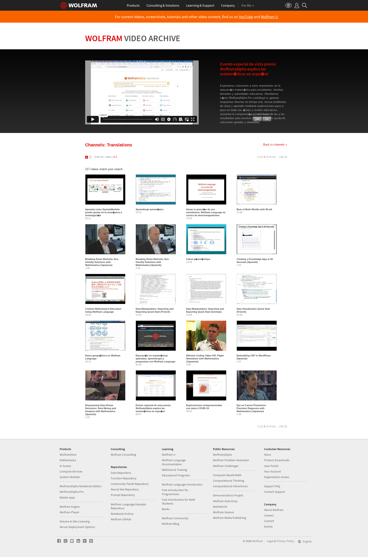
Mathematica (68, 460)
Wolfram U (269, 17)
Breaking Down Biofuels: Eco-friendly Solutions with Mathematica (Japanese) (102, 262)
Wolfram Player (69, 512)
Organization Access (276, 477)
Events (268, 526)
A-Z (115, 157)
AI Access (65, 466)
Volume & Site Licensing (75, 521)
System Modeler (70, 477)
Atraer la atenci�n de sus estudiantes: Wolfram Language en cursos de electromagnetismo (206, 212)
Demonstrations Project (228, 495)
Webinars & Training (174, 470)
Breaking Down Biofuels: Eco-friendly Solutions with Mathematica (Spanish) (153, 262)
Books (166, 509)
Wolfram (132, 38)
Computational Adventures (230, 486)
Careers (269, 515)
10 (281, 157)
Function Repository (124, 478)
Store (267, 454)
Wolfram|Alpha (222, 454)
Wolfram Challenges (226, 466)
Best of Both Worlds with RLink (254, 209)
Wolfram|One (68, 454)
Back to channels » (275, 144)
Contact (269, 521)
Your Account (272, 471)
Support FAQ (272, 486)
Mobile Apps (67, 497)
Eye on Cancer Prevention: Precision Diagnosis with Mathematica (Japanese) (251, 408)
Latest (108, 157)
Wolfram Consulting (123, 454)
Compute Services (71, 471)
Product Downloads (276, 460)
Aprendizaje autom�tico (150, 209)
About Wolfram (273, 510)
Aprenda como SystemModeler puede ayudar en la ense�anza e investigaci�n (103, 212)
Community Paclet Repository (130, 484)
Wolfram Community (175, 518)
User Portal (271, 466)
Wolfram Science (223, 512)
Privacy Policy (285, 541)
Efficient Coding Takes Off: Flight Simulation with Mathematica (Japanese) (205, 358)
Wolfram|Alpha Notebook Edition (81, 486)
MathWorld (220, 507)
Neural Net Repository (125, 489)
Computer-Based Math (227, 475)
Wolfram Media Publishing (229, 518)
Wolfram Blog (170, 524)
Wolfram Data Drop (225, 501)
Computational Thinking (228, 481)
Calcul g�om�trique (198, 259)
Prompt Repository (123, 495)
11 (286, 157)
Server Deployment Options (77, 527)
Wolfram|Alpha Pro (72, 492)
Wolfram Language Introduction (182, 484)
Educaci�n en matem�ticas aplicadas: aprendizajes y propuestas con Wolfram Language (155, 358)
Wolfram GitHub (121, 519)
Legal (270, 541)
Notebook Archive (122, 514)
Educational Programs (176, 475)
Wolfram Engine (70, 507)
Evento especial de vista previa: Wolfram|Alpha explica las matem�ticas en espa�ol (153, 408)
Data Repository (121, 473)
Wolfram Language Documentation (174, 462)
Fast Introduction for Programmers (175, 492)
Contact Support (274, 492)
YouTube (246, 17)
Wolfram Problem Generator (231, 460)
